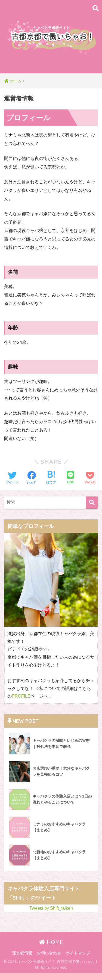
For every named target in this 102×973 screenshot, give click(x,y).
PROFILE (21, 696)
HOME (54, 942)
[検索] (92, 502)
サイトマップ (78, 953)
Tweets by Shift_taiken (51, 908)
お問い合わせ (49, 953)
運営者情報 (22, 953)
